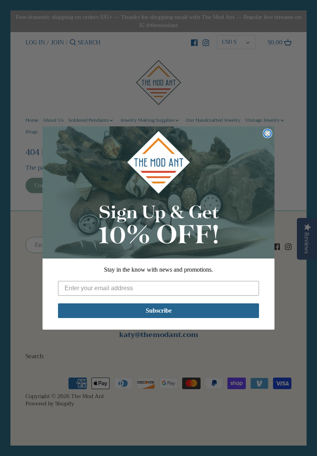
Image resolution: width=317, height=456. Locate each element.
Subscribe (159, 310)
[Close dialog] (267, 133)
